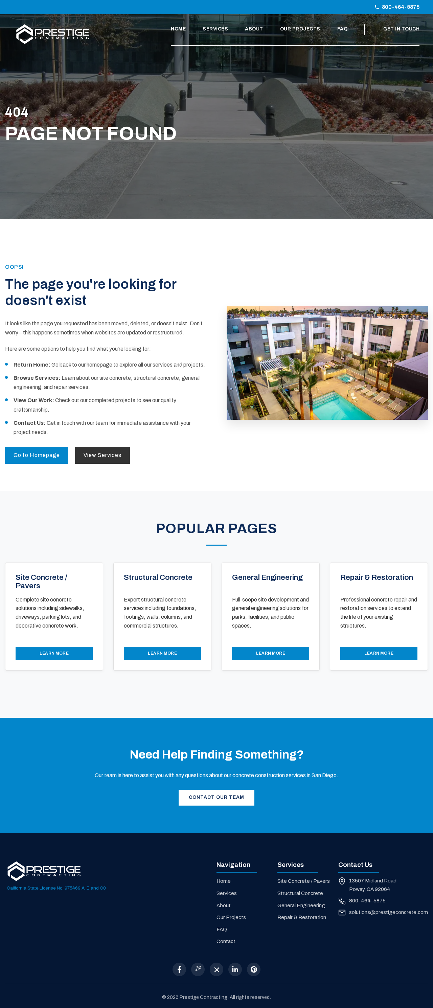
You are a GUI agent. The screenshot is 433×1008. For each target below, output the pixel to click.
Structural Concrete (300, 893)
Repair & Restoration (301, 917)
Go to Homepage (37, 455)
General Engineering (301, 905)
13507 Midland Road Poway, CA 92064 (372, 885)
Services (215, 28)
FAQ (342, 28)
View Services (102, 455)
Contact (225, 941)
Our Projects (300, 28)
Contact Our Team (216, 797)
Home (178, 28)
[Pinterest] (253, 969)
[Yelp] (198, 969)
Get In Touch (401, 28)
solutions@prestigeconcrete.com (388, 912)
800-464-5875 (400, 7)
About (254, 28)
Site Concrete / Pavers (303, 881)
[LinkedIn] (235, 969)
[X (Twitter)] (216, 969)
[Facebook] (179, 969)
